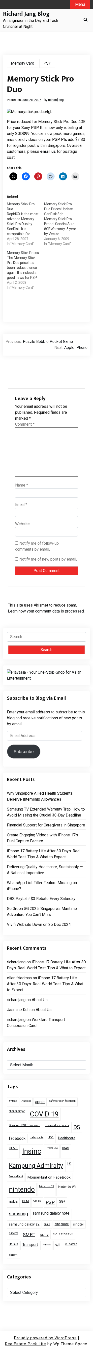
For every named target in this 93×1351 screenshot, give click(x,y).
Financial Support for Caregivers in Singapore (46, 825)
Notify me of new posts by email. (48, 559)
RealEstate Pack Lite (25, 1344)
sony (44, 1234)
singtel (78, 1224)
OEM (25, 1201)
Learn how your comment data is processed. (46, 611)
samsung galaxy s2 (24, 1224)
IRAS (65, 1148)
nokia (13, 1201)
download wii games (57, 1125)
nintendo (22, 1189)
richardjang (56, 99)
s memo (13, 1233)
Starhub (13, 1244)
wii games (71, 1244)
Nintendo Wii (67, 1186)
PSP (47, 63)
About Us (40, 999)
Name (21, 485)
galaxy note (36, 1137)
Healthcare (66, 1138)
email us (48, 151)
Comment (24, 424)
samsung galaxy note (50, 1213)
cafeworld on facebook (62, 1101)
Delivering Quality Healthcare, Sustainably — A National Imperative (45, 869)
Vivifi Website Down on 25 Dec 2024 (39, 924)
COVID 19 (44, 1114)
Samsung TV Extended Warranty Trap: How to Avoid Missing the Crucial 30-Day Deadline (46, 812)
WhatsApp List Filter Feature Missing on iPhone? (42, 885)
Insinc (31, 1151)
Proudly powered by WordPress (45, 1338)
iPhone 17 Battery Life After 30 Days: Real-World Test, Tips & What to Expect (44, 854)
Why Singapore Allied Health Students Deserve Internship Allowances (40, 796)
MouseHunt (16, 1176)
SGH (47, 1224)
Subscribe (24, 751)
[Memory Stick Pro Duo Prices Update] (62, 224)
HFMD (13, 1148)
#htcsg (13, 1101)
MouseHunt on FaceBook (48, 1177)
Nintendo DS (46, 1186)
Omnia (37, 1200)
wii (57, 1245)
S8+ (62, 1201)
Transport (30, 1245)
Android (26, 1101)
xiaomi (13, 1255)
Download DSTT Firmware (24, 1125)
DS (76, 1127)
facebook (17, 1138)
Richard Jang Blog (26, 14)
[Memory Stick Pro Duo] (25, 224)
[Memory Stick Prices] (25, 270)
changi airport (17, 1111)
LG (69, 1164)
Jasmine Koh (18, 1009)
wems (46, 1244)
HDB (51, 1137)
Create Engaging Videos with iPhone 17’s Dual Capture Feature (42, 838)
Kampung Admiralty (36, 1165)
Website (22, 524)
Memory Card (22, 63)
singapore (62, 1224)
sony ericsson (63, 1233)
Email (21, 504)
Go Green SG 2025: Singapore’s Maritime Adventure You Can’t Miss (42, 911)
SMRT (29, 1234)
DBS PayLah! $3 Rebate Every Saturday (41, 898)
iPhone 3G (52, 1147)
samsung (18, 1214)
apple (40, 1102)
